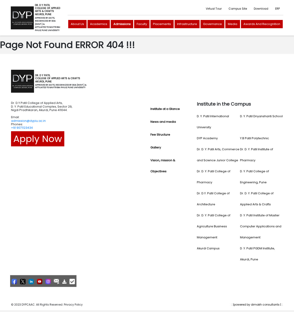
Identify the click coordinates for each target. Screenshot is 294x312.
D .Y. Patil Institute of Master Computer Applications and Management (260, 226)
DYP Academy (207, 138)
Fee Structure (160, 134)
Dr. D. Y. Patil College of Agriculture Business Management (213, 226)
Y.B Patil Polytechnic (254, 138)
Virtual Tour (214, 9)
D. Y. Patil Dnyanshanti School (261, 116)
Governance (212, 24)
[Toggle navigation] (92, 81)
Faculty (142, 24)
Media (232, 24)
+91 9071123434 (22, 128)
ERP (277, 9)
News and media (163, 122)
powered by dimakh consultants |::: (258, 304)
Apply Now (37, 138)
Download (261, 9)
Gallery (155, 147)
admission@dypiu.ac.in (28, 121)
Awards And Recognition (261, 24)
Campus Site (238, 9)
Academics (98, 24)
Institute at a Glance (165, 109)
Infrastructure (187, 24)
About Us (77, 24)
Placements (162, 24)
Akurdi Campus (208, 248)
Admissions (122, 24)
